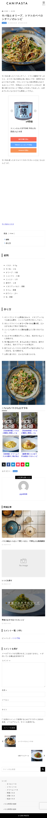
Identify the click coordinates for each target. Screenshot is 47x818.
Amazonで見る (23, 150)
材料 (7, 239)
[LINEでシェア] (27, 464)
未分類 (13, 11)
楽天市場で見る (23, 139)
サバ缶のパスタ (8, 224)
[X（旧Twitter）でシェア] (4, 464)
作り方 (8, 243)
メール (5, 700)
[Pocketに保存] (18, 464)
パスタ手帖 (15, 638)
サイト (4, 709)
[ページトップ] (42, 813)
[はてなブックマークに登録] (13, 464)
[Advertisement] (23, 193)
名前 (4, 690)
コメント (6, 660)
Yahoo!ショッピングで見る (23, 145)
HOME (6, 11)
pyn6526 (23, 494)
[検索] (43, 769)
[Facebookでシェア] (8, 464)
